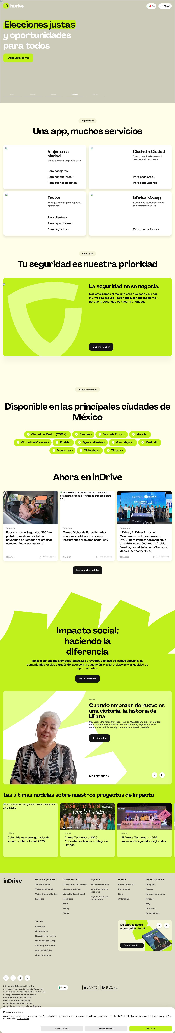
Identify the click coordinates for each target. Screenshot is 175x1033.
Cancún (84, 434)
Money (66, 908)
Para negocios (57, 229)
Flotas (66, 913)
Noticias (150, 899)
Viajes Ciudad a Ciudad (46, 894)
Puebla (64, 442)
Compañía (150, 884)
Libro (120, 894)
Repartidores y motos (45, 936)
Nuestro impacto (126, 884)
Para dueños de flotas (62, 183)
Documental (124, 889)
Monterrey (64, 450)
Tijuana (116, 450)
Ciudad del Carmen (34, 442)
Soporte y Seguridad (45, 945)
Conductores (41, 931)
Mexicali (151, 442)
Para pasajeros (58, 171)
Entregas (39, 899)
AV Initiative (123, 899)
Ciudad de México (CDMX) (48, 434)
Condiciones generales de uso (17, 1003)
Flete (65, 903)
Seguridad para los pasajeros (99, 891)
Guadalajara (124, 442)
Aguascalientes (92, 442)
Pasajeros (40, 926)
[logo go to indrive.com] (13, 6)
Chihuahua (91, 450)
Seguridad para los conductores (99, 898)
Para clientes (56, 217)
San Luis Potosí (113, 434)
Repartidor (68, 899)
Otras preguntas (43, 955)
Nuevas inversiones (155, 894)
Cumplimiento (152, 913)
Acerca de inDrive (43, 950)
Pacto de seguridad (100, 884)
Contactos (151, 908)
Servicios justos (42, 884)
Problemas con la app (45, 941)
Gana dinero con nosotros (75, 884)
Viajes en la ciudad (44, 889)
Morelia (141, 434)
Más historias (98, 776)
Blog (148, 903)
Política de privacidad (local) (16, 1000)
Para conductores (60, 177)
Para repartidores (59, 223)
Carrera (149, 889)
